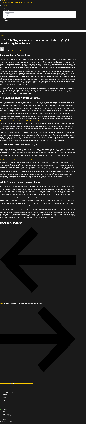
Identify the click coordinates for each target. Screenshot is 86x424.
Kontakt (4, 18)
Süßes (6, 16)
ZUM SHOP (5, 20)
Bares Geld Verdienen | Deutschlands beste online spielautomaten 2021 (16, 159)
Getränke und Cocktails (8, 392)
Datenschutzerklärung (7, 414)
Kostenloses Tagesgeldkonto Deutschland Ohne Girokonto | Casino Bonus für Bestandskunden (21, 120)
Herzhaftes (7, 13)
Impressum (5, 412)
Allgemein (5, 391)
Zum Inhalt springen (18, 2)
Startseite (5, 399)
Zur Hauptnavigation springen (6, 2)
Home (4, 8)
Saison (6, 15)
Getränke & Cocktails (9, 12)
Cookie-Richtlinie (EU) (7, 415)
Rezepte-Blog (6, 10)
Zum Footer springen (27, 2)
